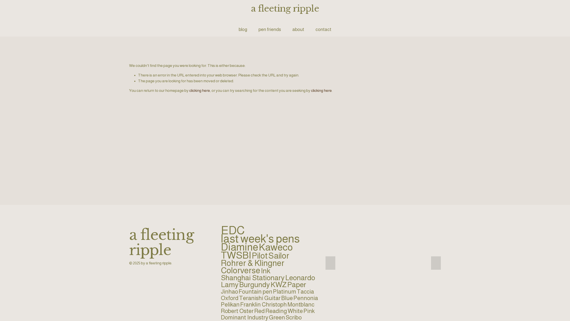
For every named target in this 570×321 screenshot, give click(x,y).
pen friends (270, 29)
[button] (330, 263)
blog (243, 29)
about (298, 29)
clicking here (199, 90)
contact (323, 29)
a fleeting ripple (285, 8)
